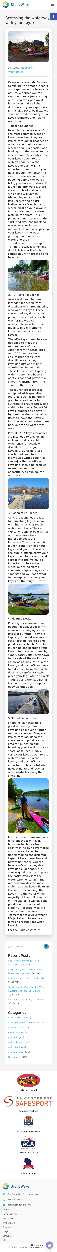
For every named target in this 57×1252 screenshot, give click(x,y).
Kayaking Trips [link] (10, 1213)
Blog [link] (5, 1240)
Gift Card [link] (7, 1235)
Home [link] (6, 1209)
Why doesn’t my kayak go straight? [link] (25, 999)
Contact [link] (7, 1227)
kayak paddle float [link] (17, 1027)
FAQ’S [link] (5, 1231)
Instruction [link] (8, 1218)
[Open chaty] (49, 1245)
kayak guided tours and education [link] (24, 1022)
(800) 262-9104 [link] (15, 1199)
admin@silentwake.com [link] (19, 1204)
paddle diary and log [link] (18, 1042)
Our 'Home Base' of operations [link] (23, 1194)
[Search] (46, 946)
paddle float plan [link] (16, 1047)
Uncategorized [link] (15, 71)
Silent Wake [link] (27, 67)
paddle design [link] (14, 1037)
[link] (53, 16)
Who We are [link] (9, 1222)
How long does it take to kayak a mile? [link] (26, 978)
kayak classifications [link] (18, 1017)
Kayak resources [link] (16, 1032)
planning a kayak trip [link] (18, 1052)
